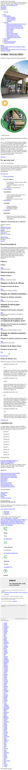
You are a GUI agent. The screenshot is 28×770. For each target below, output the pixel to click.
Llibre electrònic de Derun (10, 41)
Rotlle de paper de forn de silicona (15, 26)
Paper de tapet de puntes (12, 34)
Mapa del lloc (8, 518)
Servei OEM (7, 38)
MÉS (2, 267)
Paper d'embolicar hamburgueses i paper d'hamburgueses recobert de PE (13, 521)
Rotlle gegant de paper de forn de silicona (16, 24)
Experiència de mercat (6, 227)
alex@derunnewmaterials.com (11, 553)
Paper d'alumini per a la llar (13, 36)
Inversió (2, 241)
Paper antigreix (10, 29)
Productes (6, 22)
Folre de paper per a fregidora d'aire (15, 28)
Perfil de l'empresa (11, 17)
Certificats (9, 21)
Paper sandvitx (10, 30)
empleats (3, 230)
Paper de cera (10, 32)
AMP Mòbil (15, 518)
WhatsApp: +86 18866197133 (8, 462)
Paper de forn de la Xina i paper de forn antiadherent (13, 524)
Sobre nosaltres (7, 15)
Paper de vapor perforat (12, 33)
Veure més (3, 157)
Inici (5, 14)
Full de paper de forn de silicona (14, 25)
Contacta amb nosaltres (9, 42)
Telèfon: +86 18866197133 (7, 463)
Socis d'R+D (4, 232)
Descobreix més (4, 173)
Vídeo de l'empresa (11, 18)
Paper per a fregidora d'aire (7, 519)
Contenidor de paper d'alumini (14, 37)
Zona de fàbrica (4, 237)
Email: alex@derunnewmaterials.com (9, 460)
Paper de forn (9, 523)
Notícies (5, 40)
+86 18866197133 (13, 5)
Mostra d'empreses (11, 19)
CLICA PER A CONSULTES (8, 509)
